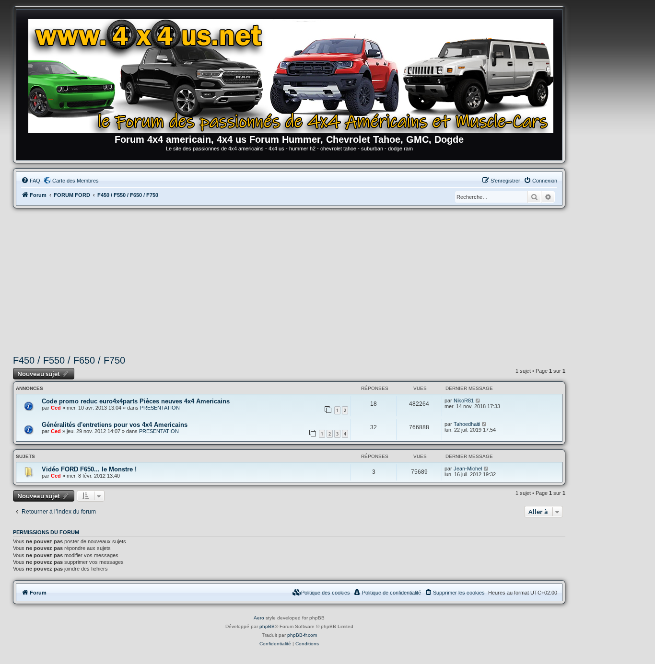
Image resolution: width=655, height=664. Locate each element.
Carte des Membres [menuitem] (75, 180)
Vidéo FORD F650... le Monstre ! (89, 469)
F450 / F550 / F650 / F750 (69, 360)
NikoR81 (464, 400)
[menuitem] (30, 180)
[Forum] (294, 74)
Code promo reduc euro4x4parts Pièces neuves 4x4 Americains (136, 401)
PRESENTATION (160, 408)
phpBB (267, 626)
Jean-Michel (468, 468)
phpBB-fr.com (302, 635)
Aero (259, 617)
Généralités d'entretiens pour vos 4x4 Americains (114, 424)
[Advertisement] (289, 280)
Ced (56, 408)
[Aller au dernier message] (478, 400)
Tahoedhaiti (467, 424)
